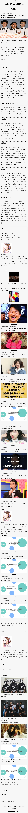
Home (4, 806)
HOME (3, 801)
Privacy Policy (21, 806)
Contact (14, 806)
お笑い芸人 (4, 13)
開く (5, 59)
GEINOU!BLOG (14, 6)
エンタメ (7, 801)
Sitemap (9, 806)
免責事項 (14, 808)
